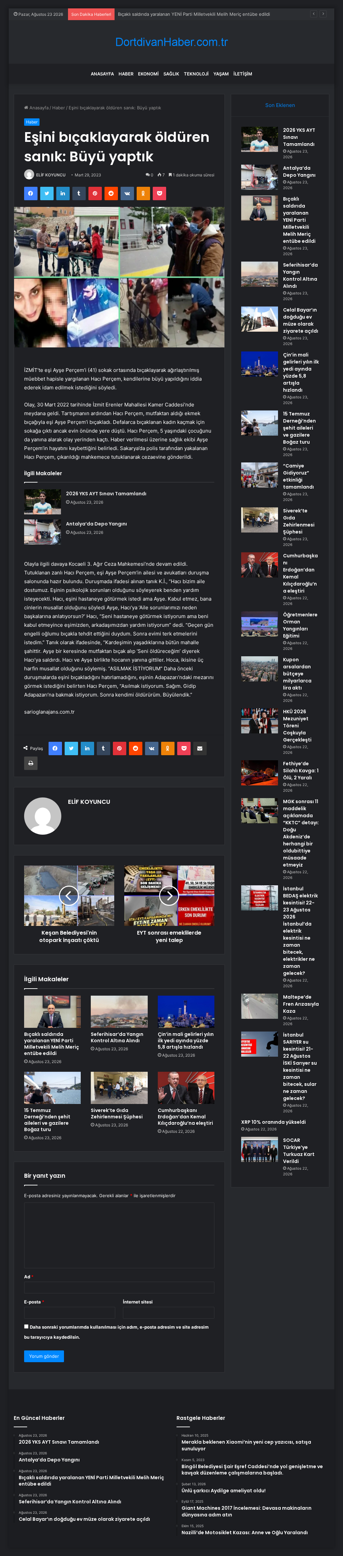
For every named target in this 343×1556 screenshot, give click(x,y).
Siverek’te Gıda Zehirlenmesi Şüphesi (117, 1113)
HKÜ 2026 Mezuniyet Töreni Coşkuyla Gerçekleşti (297, 725)
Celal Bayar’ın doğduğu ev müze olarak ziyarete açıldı (300, 320)
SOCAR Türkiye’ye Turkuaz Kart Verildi (299, 1151)
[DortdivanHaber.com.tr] (171, 42)
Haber (126, 73)
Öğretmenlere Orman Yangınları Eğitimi (300, 625)
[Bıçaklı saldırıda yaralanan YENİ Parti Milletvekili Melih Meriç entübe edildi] (52, 1012)
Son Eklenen (280, 105)
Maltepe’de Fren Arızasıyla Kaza (301, 1004)
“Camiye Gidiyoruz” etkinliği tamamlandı (298, 476)
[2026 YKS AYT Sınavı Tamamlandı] (42, 501)
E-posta (34, 1301)
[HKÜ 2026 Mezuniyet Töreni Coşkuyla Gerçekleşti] (259, 720)
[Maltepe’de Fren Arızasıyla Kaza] (259, 1006)
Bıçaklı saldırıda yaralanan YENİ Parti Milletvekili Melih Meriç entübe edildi (194, 14)
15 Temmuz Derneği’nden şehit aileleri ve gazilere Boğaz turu (47, 1120)
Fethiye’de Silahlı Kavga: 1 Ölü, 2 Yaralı (301, 770)
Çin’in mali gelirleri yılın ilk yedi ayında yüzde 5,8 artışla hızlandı (186, 1040)
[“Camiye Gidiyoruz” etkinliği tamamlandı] (259, 475)
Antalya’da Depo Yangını (96, 523)
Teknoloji (196, 73)
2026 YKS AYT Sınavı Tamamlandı (106, 493)
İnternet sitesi (138, 1301)
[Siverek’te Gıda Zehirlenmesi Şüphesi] (119, 1088)
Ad (28, 1276)
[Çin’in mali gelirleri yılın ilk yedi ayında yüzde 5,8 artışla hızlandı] (186, 1012)
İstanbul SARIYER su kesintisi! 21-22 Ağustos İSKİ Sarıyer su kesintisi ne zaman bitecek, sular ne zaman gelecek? (300, 1067)
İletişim (242, 73)
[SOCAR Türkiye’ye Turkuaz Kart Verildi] (259, 1149)
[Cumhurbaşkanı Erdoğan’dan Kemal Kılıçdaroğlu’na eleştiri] (186, 1088)
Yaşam (221, 73)
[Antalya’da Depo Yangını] (42, 532)
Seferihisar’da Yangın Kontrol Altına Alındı (117, 1037)
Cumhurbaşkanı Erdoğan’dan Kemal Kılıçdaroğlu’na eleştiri (185, 1116)
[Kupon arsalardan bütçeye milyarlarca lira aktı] (259, 668)
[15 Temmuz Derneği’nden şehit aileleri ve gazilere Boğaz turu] (52, 1088)
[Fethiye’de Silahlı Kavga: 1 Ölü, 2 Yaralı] (259, 772)
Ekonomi (148, 73)
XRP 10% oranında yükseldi (273, 1122)
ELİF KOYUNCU (51, 174)
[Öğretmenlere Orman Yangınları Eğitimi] (259, 623)
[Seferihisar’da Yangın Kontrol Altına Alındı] (119, 1012)
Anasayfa (102, 73)
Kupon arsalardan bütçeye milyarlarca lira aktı (297, 673)
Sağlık (171, 73)
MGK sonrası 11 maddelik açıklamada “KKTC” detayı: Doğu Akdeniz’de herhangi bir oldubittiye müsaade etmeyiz (301, 833)
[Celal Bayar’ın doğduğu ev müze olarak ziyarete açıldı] (259, 319)
